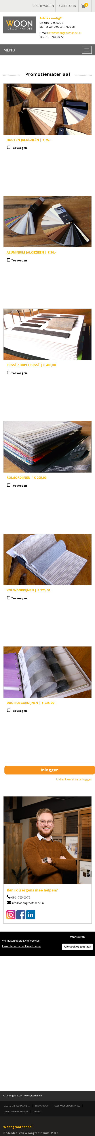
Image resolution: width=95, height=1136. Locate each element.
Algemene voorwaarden (17, 1105)
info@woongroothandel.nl (64, 33)
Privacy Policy (42, 1105)
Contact (37, 1111)
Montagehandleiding (16, 1111)
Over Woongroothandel (67, 1105)
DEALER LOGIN (67, 6)
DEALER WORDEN (43, 6)
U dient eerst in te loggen (74, 779)
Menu (9, 50)
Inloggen (50, 770)
